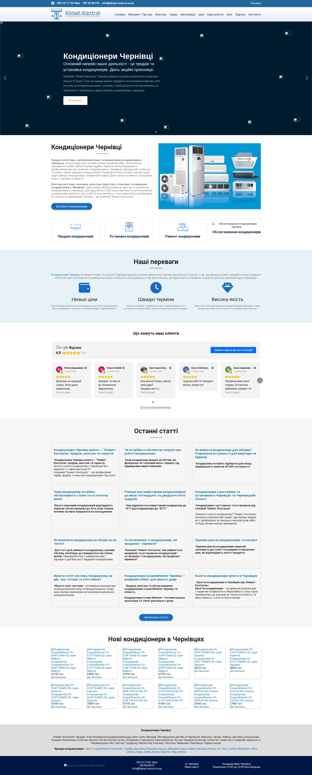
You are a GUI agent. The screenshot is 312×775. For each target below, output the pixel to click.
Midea (182, 751)
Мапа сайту (192, 767)
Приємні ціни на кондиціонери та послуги (226, 540)
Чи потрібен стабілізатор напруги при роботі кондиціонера (152, 451)
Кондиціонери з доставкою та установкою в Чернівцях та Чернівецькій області (225, 495)
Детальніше (58, 677)
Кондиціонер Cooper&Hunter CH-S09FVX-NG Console (206, 697)
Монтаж (161, 14)
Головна (120, 14)
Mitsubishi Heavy (177, 748)
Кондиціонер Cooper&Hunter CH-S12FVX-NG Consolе (242, 697)
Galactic (165, 751)
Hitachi (212, 748)
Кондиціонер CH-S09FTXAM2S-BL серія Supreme (207, 661)
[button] (5, 78)
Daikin (191, 748)
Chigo (174, 751)
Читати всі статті (156, 617)
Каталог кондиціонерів (71, 206)
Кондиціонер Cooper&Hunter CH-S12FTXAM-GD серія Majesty (99, 666)
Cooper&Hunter (101, 748)
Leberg (130, 751)
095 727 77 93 (65, 3)
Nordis (155, 751)
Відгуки (240, 14)
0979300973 (147, 765)
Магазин (133, 14)
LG (218, 748)
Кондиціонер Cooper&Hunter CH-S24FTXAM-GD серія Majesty (170, 666)
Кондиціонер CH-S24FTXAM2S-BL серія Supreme (100, 697)
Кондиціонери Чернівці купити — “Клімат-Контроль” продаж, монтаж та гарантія (85, 451)
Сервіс (173, 14)
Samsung (201, 748)
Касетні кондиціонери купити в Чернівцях (226, 576)
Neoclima (139, 748)
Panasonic (117, 748)
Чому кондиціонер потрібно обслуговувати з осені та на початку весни (81, 495)
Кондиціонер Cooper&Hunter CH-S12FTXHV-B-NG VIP (170, 697)
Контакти (254, 14)
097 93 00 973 (91, 3)
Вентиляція (188, 14)
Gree (88, 748)
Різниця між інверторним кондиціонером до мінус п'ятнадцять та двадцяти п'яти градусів (155, 495)
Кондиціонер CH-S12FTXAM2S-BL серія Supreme (243, 661)
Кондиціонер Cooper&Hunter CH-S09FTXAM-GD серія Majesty (63, 666)
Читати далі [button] (63, 392)
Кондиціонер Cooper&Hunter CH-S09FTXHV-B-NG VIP (135, 697)
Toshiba (128, 748)
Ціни (201, 14)
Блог (230, 14)
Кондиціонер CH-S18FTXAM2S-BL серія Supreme (64, 697)
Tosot (224, 748)
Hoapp (139, 751)
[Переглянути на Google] (59, 369)
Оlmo (254, 748)
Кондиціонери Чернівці (65, 274)
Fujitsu (232, 748)
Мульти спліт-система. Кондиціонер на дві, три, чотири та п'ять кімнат (83, 577)
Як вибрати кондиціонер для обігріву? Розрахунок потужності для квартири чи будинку (225, 453)
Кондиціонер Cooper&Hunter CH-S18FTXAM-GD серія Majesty (135, 666)
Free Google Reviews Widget (157, 408)
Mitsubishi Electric (156, 748)
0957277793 (143, 762)
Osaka (147, 751)
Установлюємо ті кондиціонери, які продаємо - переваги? (150, 541)
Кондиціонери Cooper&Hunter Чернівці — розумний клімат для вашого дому (154, 577)
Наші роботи (215, 14)
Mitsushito (244, 748)
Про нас (147, 14)
